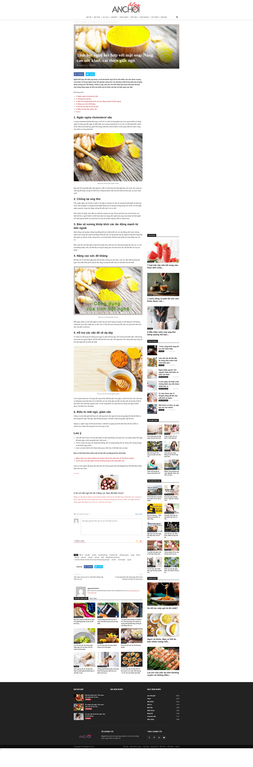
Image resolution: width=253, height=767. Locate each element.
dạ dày (132, 555)
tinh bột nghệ (121, 559)
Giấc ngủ (77, 557)
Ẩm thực (97, 17)
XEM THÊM (93, 598)
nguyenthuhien (93, 588)
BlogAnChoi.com (106, 736)
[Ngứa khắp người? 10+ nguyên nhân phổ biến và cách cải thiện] (152, 374)
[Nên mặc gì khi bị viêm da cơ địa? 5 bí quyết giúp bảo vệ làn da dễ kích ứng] (84, 610)
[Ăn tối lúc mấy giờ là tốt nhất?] (163, 594)
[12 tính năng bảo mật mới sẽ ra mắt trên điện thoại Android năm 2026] (108, 610)
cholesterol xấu (113, 555)
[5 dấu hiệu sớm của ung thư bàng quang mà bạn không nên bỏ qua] (163, 318)
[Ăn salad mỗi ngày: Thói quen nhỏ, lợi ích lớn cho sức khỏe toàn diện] (79, 707)
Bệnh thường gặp (78, 617)
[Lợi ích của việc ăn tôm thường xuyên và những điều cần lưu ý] (163, 658)
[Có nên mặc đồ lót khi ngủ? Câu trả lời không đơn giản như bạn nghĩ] (79, 716)
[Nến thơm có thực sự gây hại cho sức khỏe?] (152, 409)
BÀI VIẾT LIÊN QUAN (81, 598)
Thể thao (133, 17)
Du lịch (105, 17)
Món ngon (150, 719)
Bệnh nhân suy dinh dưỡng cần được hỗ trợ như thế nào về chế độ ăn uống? (105, 458)
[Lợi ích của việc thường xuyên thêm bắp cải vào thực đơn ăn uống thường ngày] (84, 635)
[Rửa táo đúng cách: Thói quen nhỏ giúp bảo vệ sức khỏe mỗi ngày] (79, 697)
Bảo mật (100, 617)
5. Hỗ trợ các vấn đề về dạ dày (87, 106)
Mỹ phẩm (150, 701)
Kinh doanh (144, 17)
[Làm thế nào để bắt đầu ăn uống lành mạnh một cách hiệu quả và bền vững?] (152, 362)
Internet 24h (151, 716)
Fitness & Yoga (151, 434)
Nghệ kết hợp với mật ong (112, 557)
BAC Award (171, 746)
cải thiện (94, 555)
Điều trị (138, 555)
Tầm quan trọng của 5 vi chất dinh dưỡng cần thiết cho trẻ (88, 578)
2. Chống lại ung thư (83, 99)
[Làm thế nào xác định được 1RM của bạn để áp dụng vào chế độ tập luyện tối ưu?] (171, 527)
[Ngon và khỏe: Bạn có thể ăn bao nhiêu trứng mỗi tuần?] (163, 625)
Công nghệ (123, 17)
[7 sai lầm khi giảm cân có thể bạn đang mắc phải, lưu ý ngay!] (154, 545)
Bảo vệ (81, 555)
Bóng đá (150, 713)
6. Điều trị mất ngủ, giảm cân (86, 109)
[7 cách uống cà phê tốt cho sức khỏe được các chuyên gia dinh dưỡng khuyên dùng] (163, 284)
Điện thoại (150, 710)
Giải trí (88, 17)
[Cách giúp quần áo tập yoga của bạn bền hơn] (154, 429)
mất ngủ (90, 557)
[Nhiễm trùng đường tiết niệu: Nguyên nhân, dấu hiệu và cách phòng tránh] (171, 465)
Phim (149, 699)
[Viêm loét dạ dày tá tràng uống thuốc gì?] (154, 465)
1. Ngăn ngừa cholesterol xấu (87, 96)
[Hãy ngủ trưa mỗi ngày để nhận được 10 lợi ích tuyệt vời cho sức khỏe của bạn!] (154, 527)
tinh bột (114, 559)
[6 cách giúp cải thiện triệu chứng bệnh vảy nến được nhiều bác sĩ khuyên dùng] (152, 385)
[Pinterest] (154, 737)
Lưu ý (78, 112)
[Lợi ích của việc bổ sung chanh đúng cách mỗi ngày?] (108, 635)
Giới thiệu (125, 746)
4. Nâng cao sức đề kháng (85, 104)
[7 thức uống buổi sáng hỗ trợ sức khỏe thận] (152, 350)
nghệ (102, 557)
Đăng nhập (138, 514)
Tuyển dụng (146, 746)
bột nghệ (87, 555)
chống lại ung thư (124, 555)
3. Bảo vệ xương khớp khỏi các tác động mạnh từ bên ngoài (98, 101)
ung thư (129, 559)
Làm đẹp (114, 17)
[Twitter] (164, 737)
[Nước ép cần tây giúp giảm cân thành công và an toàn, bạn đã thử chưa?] (171, 562)
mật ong (97, 557)
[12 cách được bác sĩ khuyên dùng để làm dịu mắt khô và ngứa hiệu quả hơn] (152, 397)
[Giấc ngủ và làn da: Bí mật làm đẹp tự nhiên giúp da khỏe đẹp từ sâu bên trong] (84, 659)
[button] (177, 17)
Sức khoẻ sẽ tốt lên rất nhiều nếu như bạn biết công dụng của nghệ (92, 559)
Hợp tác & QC (154, 746)
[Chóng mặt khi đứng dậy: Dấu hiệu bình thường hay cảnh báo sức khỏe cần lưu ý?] (108, 659)
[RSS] (159, 737)
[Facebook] (149, 737)
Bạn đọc (164, 17)
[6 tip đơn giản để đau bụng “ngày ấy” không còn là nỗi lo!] (171, 490)
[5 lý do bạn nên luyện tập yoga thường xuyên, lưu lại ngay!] (154, 562)
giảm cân (83, 557)
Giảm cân (150, 549)
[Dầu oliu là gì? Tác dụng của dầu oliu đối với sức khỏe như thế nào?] (154, 446)
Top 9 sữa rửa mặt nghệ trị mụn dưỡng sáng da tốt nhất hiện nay (100, 461)
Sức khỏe (154, 17)
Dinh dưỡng (77, 642)
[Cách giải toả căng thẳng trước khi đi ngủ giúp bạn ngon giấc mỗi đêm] (171, 446)
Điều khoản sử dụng (135, 746)
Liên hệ (177, 746)
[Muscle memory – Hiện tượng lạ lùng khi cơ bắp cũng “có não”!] (154, 508)
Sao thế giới (151, 696)
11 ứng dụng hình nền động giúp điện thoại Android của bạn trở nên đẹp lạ (129, 578)
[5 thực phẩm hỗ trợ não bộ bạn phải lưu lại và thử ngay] (171, 545)
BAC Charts (163, 746)
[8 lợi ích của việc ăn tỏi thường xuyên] (132, 635)
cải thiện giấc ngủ (102, 555)
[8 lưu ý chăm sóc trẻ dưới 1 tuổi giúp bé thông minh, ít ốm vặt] (171, 429)
